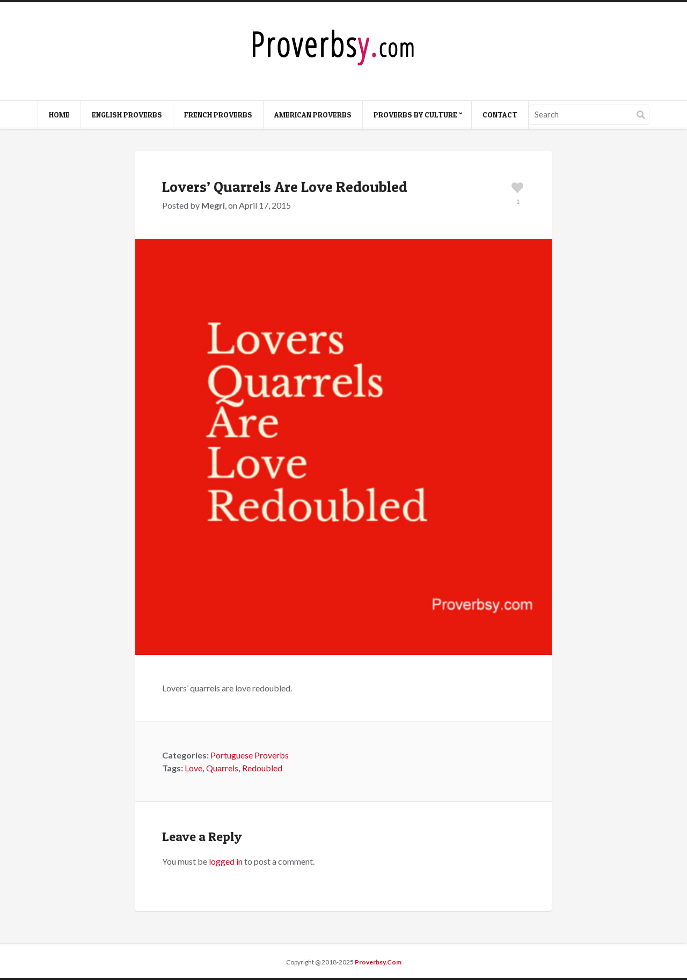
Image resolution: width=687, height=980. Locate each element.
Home (59, 114)
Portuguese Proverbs (249, 755)
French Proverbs (218, 114)
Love (193, 768)
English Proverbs (127, 114)
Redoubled (262, 768)
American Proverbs (313, 114)
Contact (500, 114)
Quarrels (222, 768)
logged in (226, 861)
